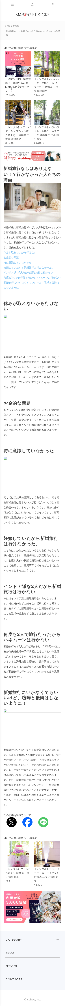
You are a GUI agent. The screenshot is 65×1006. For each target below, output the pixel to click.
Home (7, 25)
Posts (16, 25)
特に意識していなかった (17, 262)
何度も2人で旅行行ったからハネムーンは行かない (32, 277)
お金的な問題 (11, 257)
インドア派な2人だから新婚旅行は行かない (28, 272)
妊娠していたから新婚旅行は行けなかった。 (29, 267)
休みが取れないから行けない (20, 252)
